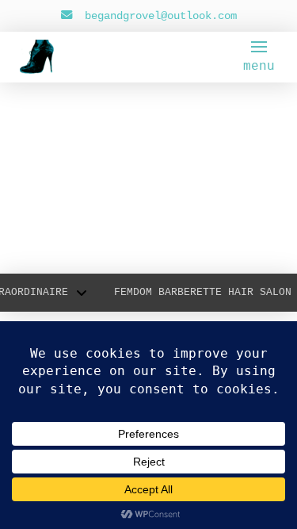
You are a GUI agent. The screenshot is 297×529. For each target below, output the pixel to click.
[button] (259, 57)
